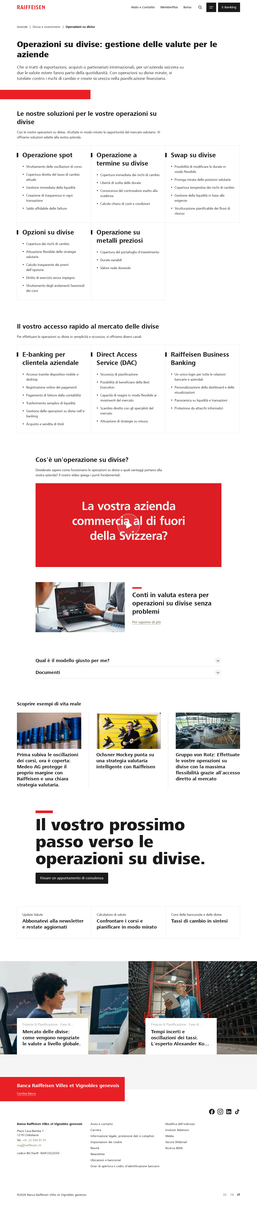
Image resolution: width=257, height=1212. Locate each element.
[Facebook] (212, 1111)
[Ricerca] (200, 7)
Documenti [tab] (48, 672)
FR (232, 1195)
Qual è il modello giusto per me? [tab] (72, 660)
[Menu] (211, 7)
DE (225, 1195)
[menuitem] (143, 7)
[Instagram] (220, 1111)
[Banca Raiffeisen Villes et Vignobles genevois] (31, 7)
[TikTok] (237, 1111)
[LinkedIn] (229, 1111)
